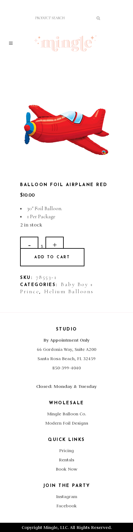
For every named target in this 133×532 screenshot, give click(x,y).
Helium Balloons (69, 291)
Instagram (66, 496)
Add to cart (52, 257)
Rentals (66, 460)
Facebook (66, 506)
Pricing (66, 450)
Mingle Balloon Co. (66, 414)
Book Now (66, 469)
